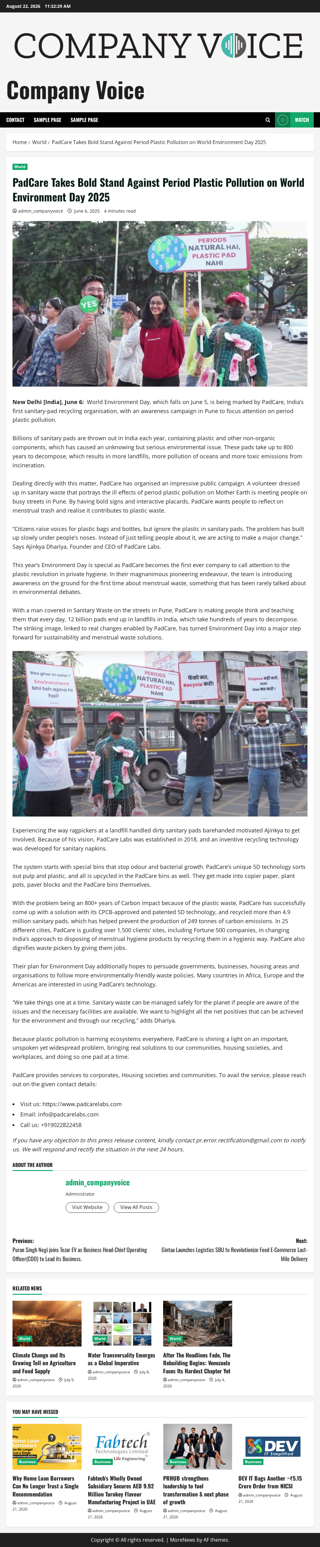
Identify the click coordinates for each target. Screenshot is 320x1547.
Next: (235, 1249)
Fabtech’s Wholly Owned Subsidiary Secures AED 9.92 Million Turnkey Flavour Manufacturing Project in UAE (122, 1490)
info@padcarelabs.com (68, 1114)
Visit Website (87, 1207)
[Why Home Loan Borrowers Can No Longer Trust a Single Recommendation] (47, 1447)
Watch (302, 119)
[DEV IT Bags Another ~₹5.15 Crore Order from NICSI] (273, 1447)
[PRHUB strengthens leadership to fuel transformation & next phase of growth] (197, 1447)
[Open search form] (268, 120)
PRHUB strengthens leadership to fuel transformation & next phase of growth (195, 1490)
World (20, 166)
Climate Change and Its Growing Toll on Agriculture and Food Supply (44, 1363)
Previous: (79, 1249)
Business (27, 1461)
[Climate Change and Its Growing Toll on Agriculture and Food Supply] (47, 1324)
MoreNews (182, 1539)
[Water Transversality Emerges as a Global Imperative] (122, 1324)
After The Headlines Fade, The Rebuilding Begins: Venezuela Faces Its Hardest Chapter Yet (196, 1363)
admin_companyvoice (40, 211)
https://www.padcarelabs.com (82, 1104)
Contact (15, 119)
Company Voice (75, 89)
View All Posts (136, 1207)
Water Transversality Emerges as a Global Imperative (121, 1359)
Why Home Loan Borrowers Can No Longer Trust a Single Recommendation (45, 1486)
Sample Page (47, 119)
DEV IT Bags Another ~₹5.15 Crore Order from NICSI (270, 1482)
